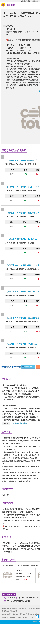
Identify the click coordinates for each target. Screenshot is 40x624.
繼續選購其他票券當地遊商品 (14, 367)
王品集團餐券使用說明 (19, 423)
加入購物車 (28, 367)
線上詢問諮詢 (37, 616)
